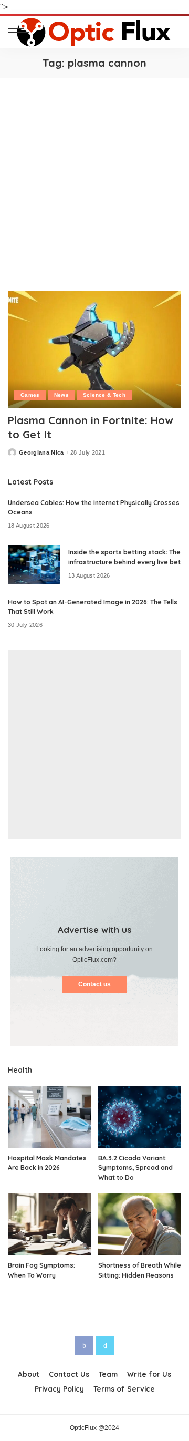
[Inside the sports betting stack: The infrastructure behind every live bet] (34, 564)
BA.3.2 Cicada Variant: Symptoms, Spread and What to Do (135, 1167)
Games (30, 395)
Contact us (94, 984)
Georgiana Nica (41, 453)
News (61, 395)
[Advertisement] (94, 177)
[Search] (172, 32)
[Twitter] (105, 1345)
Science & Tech (104, 395)
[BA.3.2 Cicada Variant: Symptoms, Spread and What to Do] (139, 1117)
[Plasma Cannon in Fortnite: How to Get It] (94, 349)
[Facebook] (84, 1345)
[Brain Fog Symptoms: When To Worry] (49, 1224)
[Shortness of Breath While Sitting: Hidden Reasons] (139, 1224)
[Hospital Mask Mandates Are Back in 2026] (49, 1117)
